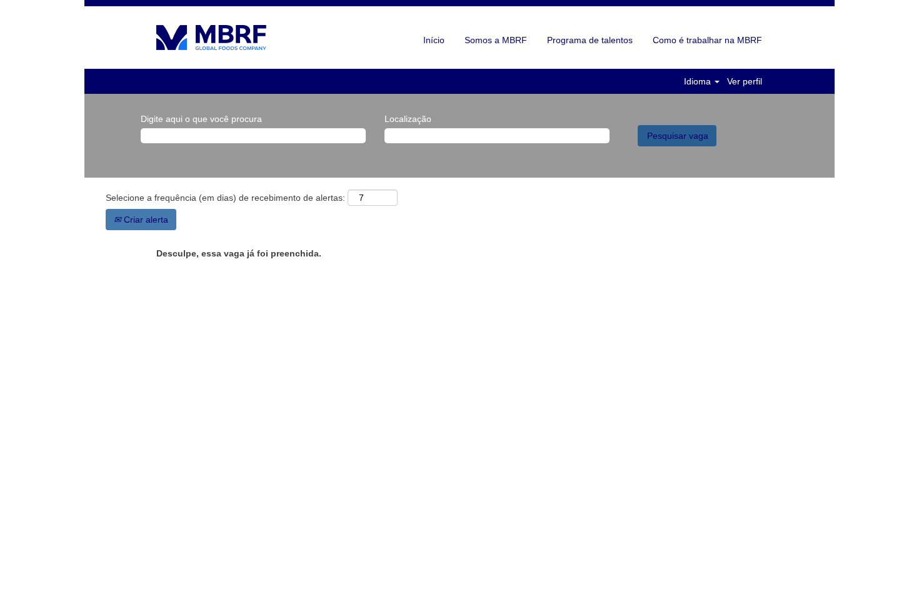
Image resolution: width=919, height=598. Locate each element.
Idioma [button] (698, 81)
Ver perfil (744, 81)
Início (433, 40)
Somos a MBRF (496, 40)
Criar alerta (144, 220)
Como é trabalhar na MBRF (707, 40)
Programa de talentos (590, 40)
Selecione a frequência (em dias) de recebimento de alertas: (225, 198)
